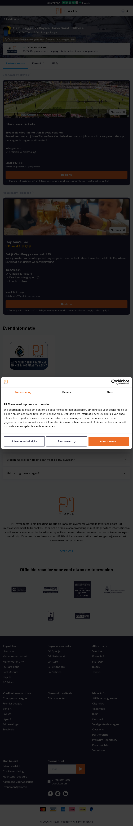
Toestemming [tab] (23, 391)
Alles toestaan (108, 441)
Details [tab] (66, 391)
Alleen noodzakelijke (24, 441)
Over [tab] (110, 391)
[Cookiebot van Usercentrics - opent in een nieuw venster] (114, 382)
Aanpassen (64, 441)
